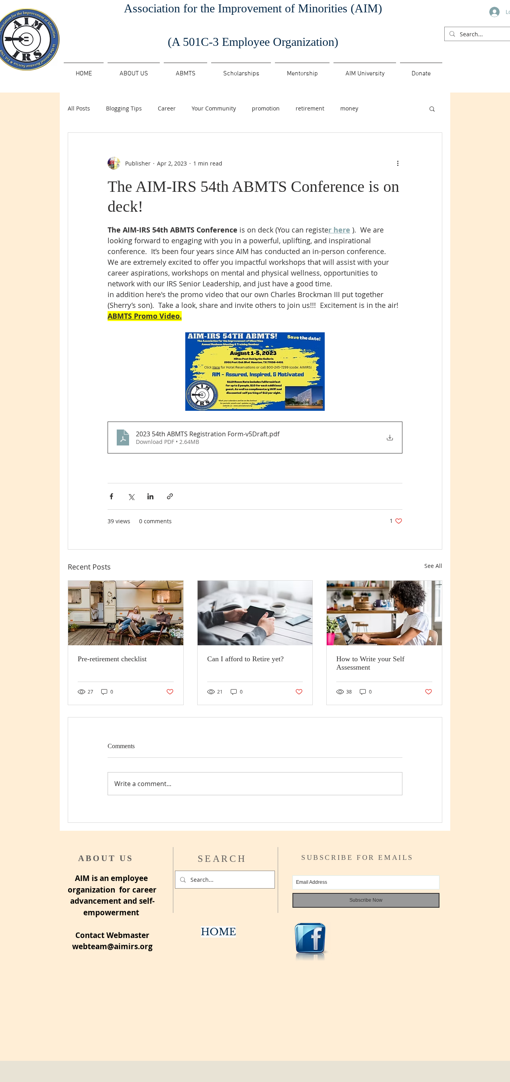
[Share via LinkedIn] (150, 496)
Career (167, 108)
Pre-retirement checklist (112, 659)
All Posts (79, 108)
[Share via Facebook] (111, 496)
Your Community (214, 108)
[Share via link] (170, 496)
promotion (266, 108)
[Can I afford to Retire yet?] (255, 613)
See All (433, 566)
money (349, 108)
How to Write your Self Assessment (370, 663)
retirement (310, 108)
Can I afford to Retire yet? (245, 659)
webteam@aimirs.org (112, 946)
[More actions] (397, 163)
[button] (185, 70)
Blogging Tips (124, 108)
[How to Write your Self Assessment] (384, 613)
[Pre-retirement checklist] (125, 613)
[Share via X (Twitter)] (131, 496)
